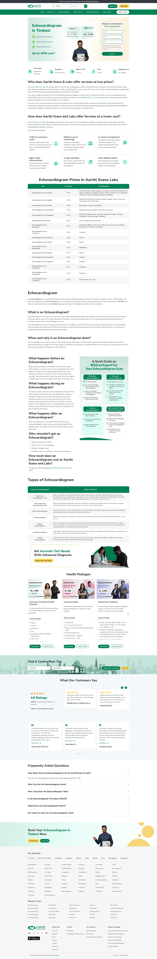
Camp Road (48, 868)
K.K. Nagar (48, 872)
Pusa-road (110, 210)
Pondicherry (82, 267)
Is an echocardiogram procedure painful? (47, 798)
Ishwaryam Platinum (108, 602)
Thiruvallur (115, 887)
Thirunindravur (99, 887)
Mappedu (64, 876)
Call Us (113, 6)
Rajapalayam (83, 247)
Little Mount (48, 876)
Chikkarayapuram (67, 868)
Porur (118, 193)
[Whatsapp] (42, 933)
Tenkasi (81, 242)
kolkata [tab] (95, 858)
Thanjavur (82, 262)
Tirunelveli (82, 232)
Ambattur (98, 191)
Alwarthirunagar (90, 191)
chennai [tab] (31, 858)
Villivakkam (109, 195)
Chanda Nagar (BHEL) (85, 225)
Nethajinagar (98, 205)
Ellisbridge (82, 273)
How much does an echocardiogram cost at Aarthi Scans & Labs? (59, 773)
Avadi (114, 864)
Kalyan (115, 199)
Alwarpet (82, 191)
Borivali (87, 199)
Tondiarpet (89, 195)
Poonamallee (82, 884)
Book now (95, 1)
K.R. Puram (119, 214)
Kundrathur (31, 876)
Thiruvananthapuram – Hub (87, 280)
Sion (89, 201)
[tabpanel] (78, 879)
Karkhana (108, 225)
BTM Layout (82, 214)
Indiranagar (100, 214)
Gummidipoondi (117, 868)
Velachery (103, 195)
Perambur (113, 193)
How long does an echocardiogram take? (48, 791)
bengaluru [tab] (68, 858)
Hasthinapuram (120, 191)
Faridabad (82, 210)
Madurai (81, 253)
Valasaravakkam (66, 891)
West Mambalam (50, 895)
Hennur (94, 214)
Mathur (80, 876)
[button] (29, 614)
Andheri (81, 199)
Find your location (111, 668)
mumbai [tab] (78, 858)
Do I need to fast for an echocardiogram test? (51, 813)
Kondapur (115, 225)
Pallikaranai (31, 884)
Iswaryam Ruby (71, 602)
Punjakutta (82, 227)
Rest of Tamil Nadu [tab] (44, 858)
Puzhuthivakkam (117, 884)
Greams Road (99, 868)
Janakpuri (95, 210)
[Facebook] (29, 933)
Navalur (64, 880)
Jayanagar (107, 214)
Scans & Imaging (63, 12)
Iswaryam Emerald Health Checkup (42, 603)
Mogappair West (100, 876)
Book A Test (123, 12)
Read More (35, 743)
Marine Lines (121, 199)
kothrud (81, 221)
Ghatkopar (98, 199)
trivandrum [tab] (124, 858)
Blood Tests (77, 12)
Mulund (81, 201)
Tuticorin (81, 238)
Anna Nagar (105, 191)
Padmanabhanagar (92, 216)
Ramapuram (31, 887)
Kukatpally (121, 225)
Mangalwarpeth (89, 221)
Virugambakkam (117, 891)
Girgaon (104, 199)
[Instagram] (37, 933)
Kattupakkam (95, 193)
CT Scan (95, 97)
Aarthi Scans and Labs (37, 87)
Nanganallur (48, 880)
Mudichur (115, 876)
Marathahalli (83, 216)
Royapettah (124, 193)
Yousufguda (99, 227)
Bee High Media (54, 955)
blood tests (105, 97)
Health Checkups (92, 12)
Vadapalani (96, 195)
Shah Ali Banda (90, 227)
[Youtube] (46, 933)
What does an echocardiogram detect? (47, 805)
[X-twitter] (33, 933)
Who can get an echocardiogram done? (47, 784)
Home (42, 12)
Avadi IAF (31, 868)
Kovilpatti (82, 257)
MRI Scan (88, 97)
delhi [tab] (87, 858)
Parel (85, 201)
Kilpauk (102, 193)
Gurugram (89, 210)
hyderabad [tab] (58, 858)
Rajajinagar (102, 216)
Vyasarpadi (31, 895)
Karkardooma (102, 210)
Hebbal (89, 214)
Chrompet (113, 191)
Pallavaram (115, 880)
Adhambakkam (32, 864)
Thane (93, 201)
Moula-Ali (91, 205)
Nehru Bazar (82, 880)
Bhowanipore (83, 205)
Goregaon (109, 199)
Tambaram (82, 195)
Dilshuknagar (101, 225)
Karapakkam (87, 193)
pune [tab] (103, 858)
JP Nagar (112, 214)
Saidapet (64, 887)
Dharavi (92, 199)
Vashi (97, 201)
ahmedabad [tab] (112, 858)
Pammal (47, 884)
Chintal (95, 225)
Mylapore (30, 880)
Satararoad (97, 221)
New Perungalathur (101, 880)
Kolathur (107, 193)
